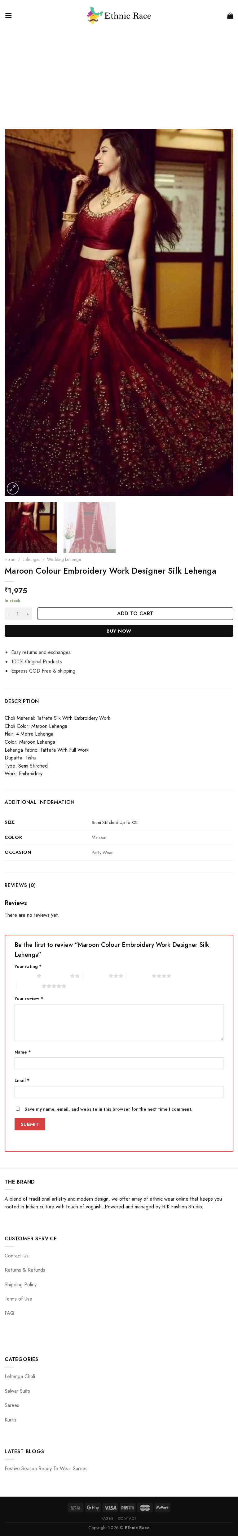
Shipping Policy (21, 1284)
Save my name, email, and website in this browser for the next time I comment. (108, 1109)
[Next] (221, 312)
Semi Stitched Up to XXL (115, 822)
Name (23, 1052)
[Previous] (17, 312)
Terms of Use (18, 1298)
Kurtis (10, 1419)
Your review (29, 998)
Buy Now (119, 630)
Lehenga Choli (20, 1376)
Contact (127, 1518)
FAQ (9, 1313)
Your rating (28, 966)
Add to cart (135, 613)
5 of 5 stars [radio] (29, 985)
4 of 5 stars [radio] (139, 975)
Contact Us (17, 1255)
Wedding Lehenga (64, 559)
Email (22, 1080)
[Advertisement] (119, 77)
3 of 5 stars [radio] (95, 975)
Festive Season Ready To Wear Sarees (46, 1468)
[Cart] (230, 15)
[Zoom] (13, 488)
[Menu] (8, 15)
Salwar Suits (17, 1391)
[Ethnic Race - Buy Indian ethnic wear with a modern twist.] (119, 15)
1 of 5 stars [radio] (24, 975)
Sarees (12, 1405)
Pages (107, 1518)
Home (10, 559)
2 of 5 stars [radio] (57, 975)
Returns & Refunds (25, 1270)
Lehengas (31, 559)
